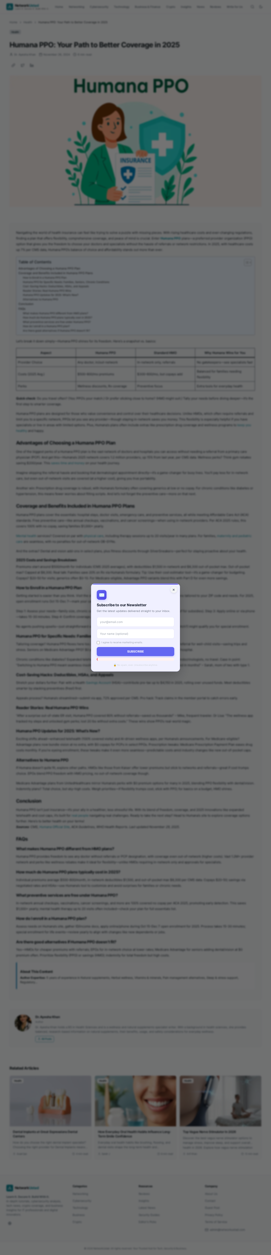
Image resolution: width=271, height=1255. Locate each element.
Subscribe (135, 651)
